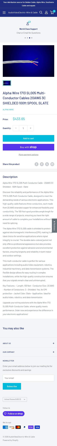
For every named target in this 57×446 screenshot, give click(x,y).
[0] (52, 12)
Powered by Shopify (10, 440)
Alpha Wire (8, 109)
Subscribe (12, 386)
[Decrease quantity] (16, 128)
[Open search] (40, 12)
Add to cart (28, 138)
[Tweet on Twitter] (47, 164)
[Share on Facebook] (36, 164)
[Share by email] (52, 164)
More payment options (28, 154)
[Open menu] (4, 12)
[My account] (46, 12)
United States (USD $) (12, 399)
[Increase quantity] (30, 128)
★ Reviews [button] (54, 225)
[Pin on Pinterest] (42, 164)
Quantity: (7, 128)
